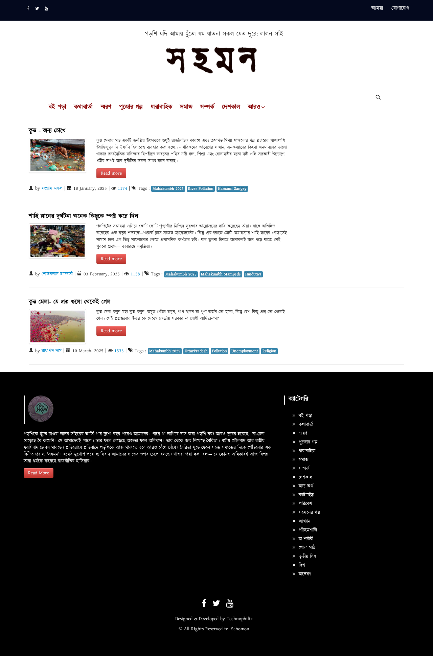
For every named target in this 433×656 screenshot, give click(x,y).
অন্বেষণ (304, 574)
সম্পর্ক (207, 107)
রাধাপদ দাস (52, 350)
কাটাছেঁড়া (305, 495)
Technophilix (240, 618)
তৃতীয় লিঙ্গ (306, 556)
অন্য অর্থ (305, 486)
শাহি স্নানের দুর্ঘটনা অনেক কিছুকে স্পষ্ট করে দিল (83, 216)
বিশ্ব (301, 565)
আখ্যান (303, 521)
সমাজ (186, 107)
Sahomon (240, 629)
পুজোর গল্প (131, 107)
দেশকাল (231, 107)
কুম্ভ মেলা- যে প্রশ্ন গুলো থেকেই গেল (70, 302)
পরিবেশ (304, 503)
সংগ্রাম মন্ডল (52, 188)
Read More (38, 473)
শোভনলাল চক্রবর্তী (57, 274)
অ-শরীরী (305, 539)
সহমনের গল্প (308, 512)
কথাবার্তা (83, 107)
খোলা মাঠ (306, 547)
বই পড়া (57, 107)
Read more (111, 173)
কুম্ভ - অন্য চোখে (47, 131)
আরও (254, 107)
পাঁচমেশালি (307, 530)
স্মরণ (105, 107)
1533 (119, 350)
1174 (122, 188)
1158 (135, 274)
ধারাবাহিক (161, 107)
